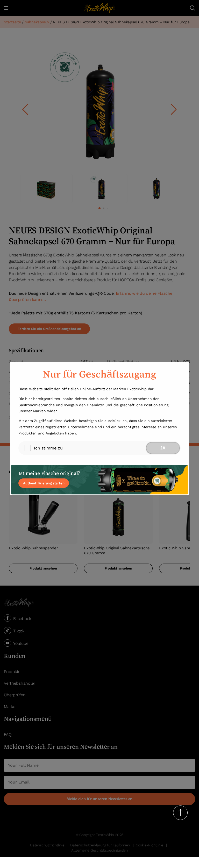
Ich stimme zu (48, 448)
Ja (163, 448)
